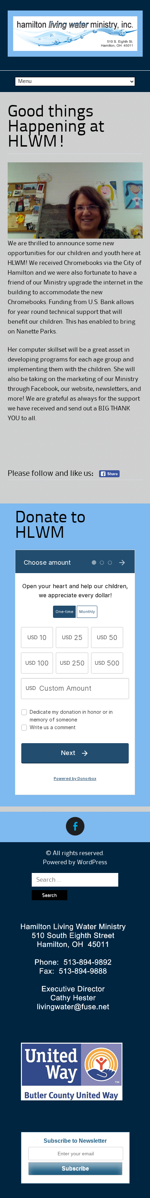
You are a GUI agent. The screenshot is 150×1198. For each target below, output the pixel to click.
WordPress (92, 862)
